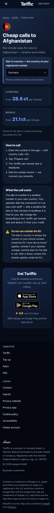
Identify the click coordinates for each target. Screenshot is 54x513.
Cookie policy (10, 414)
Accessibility (10, 420)
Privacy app (9, 407)
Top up (7, 359)
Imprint (7, 394)
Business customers (14, 470)
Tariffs (15, 17)
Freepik (46, 503)
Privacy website (12, 400)
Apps (6, 366)
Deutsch (44, 4)
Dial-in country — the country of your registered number (27, 63)
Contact (7, 387)
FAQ (5, 372)
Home (6, 17)
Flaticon (12, 507)
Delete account (11, 427)
